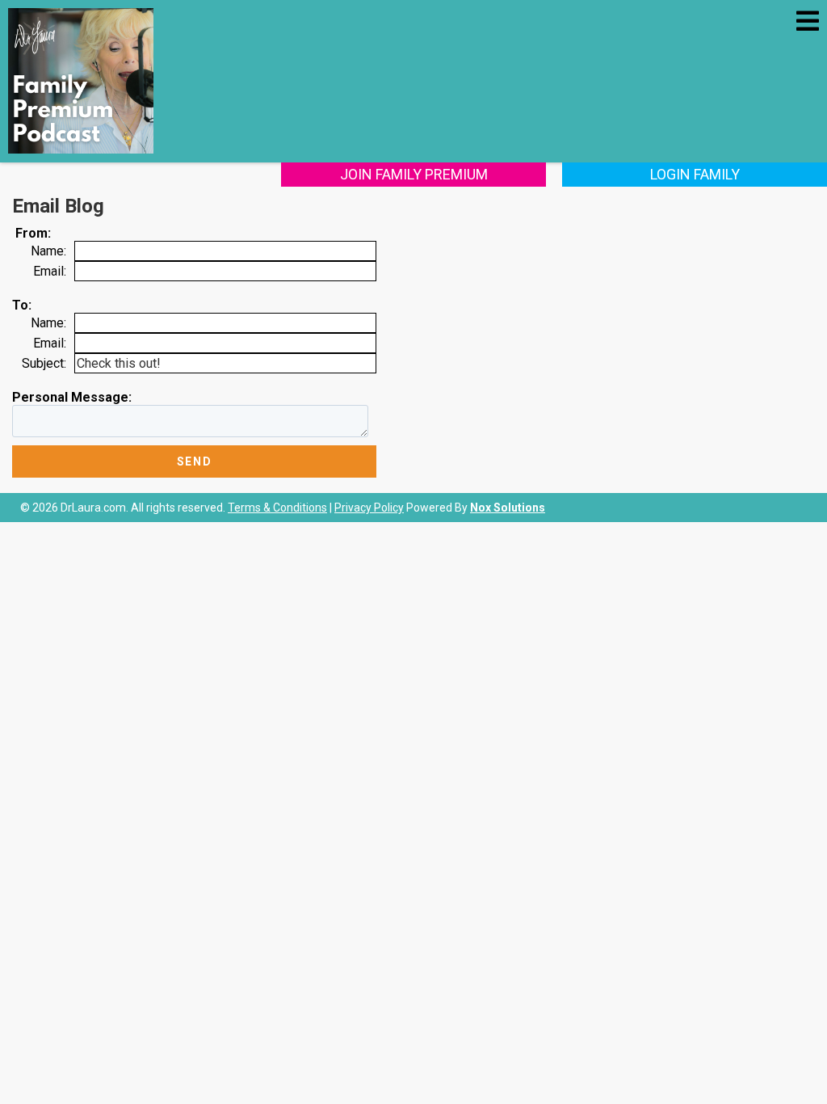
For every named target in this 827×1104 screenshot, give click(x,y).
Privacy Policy (369, 507)
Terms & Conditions (277, 507)
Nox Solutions (507, 507)
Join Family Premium (414, 174)
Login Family (695, 174)
